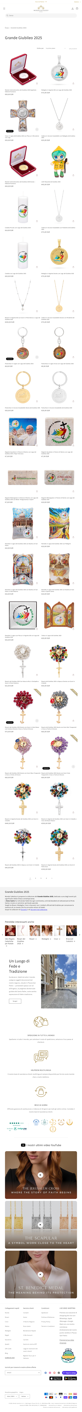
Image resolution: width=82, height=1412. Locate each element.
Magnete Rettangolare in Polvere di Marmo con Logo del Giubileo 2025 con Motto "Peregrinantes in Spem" (21, 498)
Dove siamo (27, 1326)
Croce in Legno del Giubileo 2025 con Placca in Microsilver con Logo (22, 136)
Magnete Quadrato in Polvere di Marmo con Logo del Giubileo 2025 (56, 453)
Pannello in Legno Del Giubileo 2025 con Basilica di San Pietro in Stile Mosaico (21, 590)
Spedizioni (44, 1313)
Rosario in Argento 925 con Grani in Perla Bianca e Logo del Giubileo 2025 (22, 318)
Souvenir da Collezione (39, 910)
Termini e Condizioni (48, 1326)
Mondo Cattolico (17, 1403)
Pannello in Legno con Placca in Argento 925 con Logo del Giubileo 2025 (22, 636)
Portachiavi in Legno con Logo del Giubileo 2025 (19, 363)
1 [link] (30, 878)
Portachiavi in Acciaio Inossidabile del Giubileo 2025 (56, 408)
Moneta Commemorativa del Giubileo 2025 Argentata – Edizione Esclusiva (21, 91)
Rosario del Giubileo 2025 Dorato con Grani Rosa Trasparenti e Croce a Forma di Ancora (22, 774)
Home (25, 1317)
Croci (56, 939)
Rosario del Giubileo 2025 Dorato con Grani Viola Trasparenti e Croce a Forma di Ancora (55, 774)
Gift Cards (8, 1349)
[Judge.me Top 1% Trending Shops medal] (53, 1129)
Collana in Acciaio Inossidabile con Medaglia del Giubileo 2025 (58, 136)
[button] (4, 8)
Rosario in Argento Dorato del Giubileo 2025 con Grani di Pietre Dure (58, 865)
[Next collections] (79, 934)
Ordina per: (40, 48)
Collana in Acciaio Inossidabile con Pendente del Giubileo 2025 (58, 228)
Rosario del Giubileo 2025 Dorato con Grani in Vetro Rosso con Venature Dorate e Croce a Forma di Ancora (22, 728)
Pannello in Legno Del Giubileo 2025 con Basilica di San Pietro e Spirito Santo (57, 590)
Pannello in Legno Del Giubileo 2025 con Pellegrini (56, 544)
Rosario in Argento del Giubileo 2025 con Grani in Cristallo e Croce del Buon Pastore (58, 819)
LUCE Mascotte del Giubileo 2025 (50, 182)
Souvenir (24, 910)
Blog (6, 1353)
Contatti (26, 1313)
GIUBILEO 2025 (10, 1358)
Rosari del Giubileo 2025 (21, 941)
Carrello (25, 1340)
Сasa (7, 28)
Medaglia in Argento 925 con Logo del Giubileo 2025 (56, 90)
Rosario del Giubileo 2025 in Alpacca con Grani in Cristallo (22, 865)
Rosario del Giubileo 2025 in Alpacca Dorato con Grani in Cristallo (58, 682)
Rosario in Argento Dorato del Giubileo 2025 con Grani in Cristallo (21, 819)
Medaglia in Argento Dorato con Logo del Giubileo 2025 (57, 273)
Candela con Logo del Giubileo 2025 (15, 273)
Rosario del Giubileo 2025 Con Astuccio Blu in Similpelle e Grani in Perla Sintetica (22, 682)
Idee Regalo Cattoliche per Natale (10, 941)
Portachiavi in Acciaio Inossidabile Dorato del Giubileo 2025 (22, 408)
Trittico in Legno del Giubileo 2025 (51, 635)
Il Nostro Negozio (28, 1322)
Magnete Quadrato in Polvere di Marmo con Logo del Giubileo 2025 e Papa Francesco (20, 453)
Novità (7, 1313)
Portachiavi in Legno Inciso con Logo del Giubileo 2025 (57, 363)
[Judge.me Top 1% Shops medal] (69, 1122)
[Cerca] (7, 15)
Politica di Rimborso (47, 1317)
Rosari (32, 939)
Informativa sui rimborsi (55, 1405)
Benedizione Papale (29, 1331)
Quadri (7, 1344)
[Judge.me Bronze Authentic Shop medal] (61, 1122)
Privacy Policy (45, 1322)
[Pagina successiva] (52, 878)
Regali (7, 1335)
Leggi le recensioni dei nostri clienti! (30, 1350)
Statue (7, 1326)
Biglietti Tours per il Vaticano (29, 1357)
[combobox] (41, 15)
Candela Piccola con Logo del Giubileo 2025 (18, 228)
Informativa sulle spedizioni (69, 1407)
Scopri (15, 1001)
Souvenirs (8, 1340)
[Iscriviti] (38, 1372)
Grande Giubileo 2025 (18, 28)
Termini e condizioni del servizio (51, 1407)
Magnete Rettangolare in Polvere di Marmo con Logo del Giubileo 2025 (57, 498)
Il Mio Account (27, 1335)
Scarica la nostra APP (30, 1344)
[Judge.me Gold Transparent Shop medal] (53, 1122)
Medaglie (45, 939)
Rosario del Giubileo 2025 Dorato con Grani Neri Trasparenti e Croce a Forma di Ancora (58, 728)
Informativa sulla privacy (70, 1405)
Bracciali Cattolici (69, 940)
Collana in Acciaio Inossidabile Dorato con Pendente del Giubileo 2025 (57, 318)
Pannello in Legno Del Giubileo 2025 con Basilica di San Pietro (21, 544)
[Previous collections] (2, 934)
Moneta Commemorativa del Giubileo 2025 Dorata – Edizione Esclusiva (20, 182)
